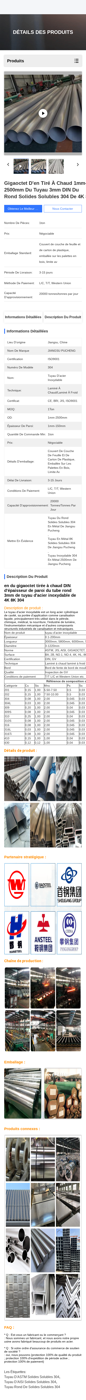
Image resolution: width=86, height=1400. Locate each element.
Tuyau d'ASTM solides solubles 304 (31, 1377)
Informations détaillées (23, 317)
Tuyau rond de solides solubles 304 (32, 1387)
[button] (43, 620)
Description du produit (63, 317)
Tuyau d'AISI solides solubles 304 (30, 1382)
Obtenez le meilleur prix (24, 208)
